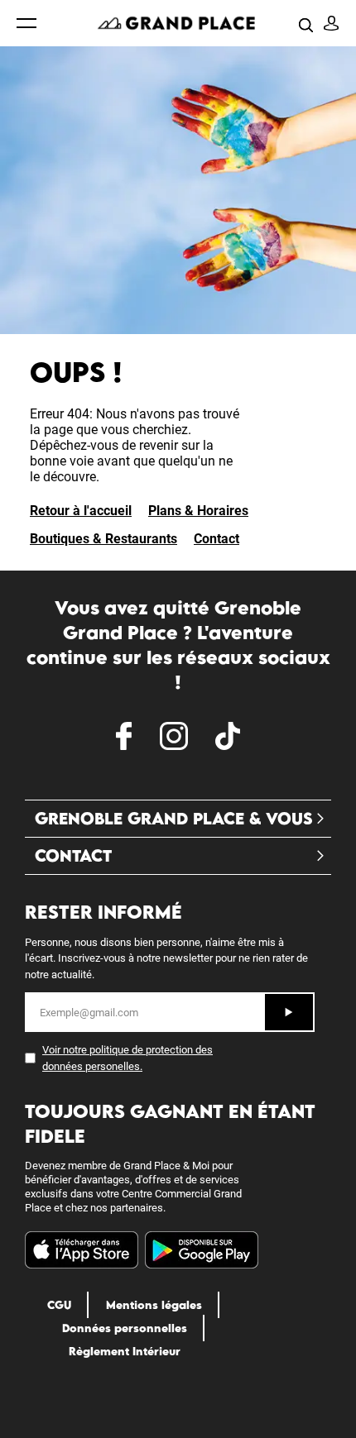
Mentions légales (154, 1304)
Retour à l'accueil (81, 510)
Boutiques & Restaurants (103, 539)
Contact (216, 539)
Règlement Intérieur (124, 1351)
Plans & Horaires (198, 510)
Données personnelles (124, 1328)
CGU (59, 1304)
